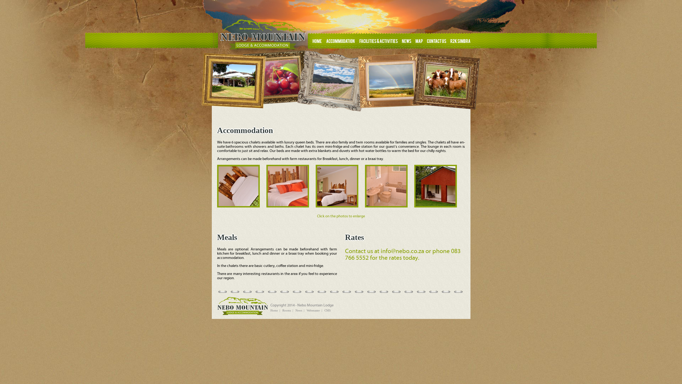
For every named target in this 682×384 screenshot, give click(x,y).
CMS (327, 310)
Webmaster (313, 310)
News (298, 310)
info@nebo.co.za (402, 251)
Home (274, 310)
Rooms (286, 310)
